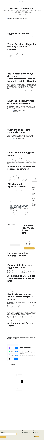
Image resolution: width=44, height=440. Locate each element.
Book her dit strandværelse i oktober (29, 248)
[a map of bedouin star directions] (25, 436)
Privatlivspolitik (36, 436)
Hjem (5, 3)
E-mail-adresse (2, 432)
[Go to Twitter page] (28, 351)
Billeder (13, 3)
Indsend (3, 436)
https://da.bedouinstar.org (23, 216)
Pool (10, 3)
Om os (8, 3)
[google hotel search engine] (31, 434)
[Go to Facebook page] (23, 351)
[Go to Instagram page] (26, 351)
